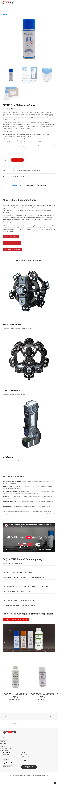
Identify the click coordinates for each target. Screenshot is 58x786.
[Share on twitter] (13, 177)
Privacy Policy (6, 766)
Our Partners (6, 759)
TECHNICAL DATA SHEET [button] (11, 243)
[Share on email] (27, 177)
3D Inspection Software (5, 748)
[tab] (36, 186)
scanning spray (36, 170)
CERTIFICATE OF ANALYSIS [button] (12, 249)
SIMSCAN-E (8, 456)
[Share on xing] (25, 177)
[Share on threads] (15, 177)
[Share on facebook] (11, 177)
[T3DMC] (7, 2)
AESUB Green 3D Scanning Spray (15, 695)
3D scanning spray (16, 170)
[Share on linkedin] (19, 177)
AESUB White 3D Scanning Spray (42, 695)
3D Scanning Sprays (17, 168)
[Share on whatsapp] (21, 177)
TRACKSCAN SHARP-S (12, 390)
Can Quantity (6, 150)
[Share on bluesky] (23, 177)
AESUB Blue (28, 170)
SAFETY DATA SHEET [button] (10, 236)
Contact (23, 752)
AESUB (23, 170)
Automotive (3, 739)
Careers (5, 756)
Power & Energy (4, 743)
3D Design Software (5, 750)
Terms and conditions (8, 764)
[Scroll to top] (55, 783)
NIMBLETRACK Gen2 (12, 324)
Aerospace (2, 741)
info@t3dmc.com (25, 754)
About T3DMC (6, 754)
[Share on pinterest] (17, 177)
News (4, 758)
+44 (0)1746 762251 (26, 756)
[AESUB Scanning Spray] (29, 638)
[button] (54, 2)
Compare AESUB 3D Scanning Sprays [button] (16, 619)
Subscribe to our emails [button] (29, 767)
